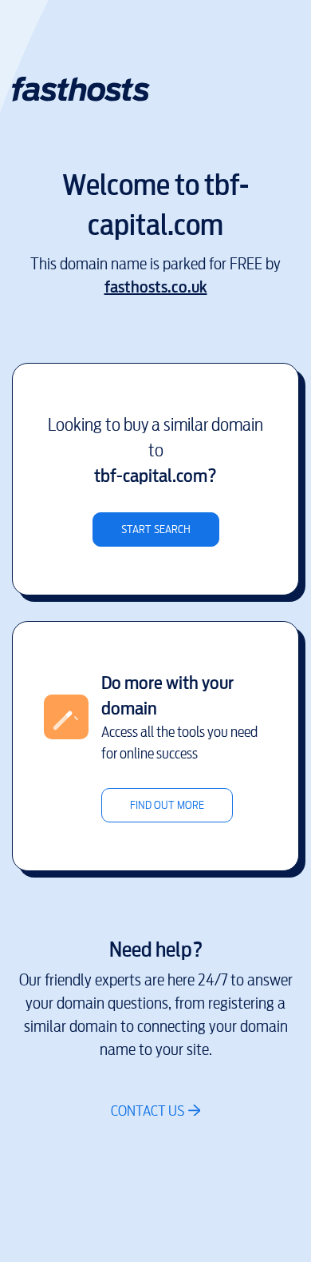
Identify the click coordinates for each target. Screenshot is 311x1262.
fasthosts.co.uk (155, 287)
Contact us (147, 1110)
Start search (156, 529)
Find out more (167, 805)
